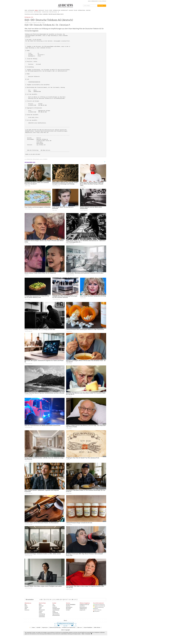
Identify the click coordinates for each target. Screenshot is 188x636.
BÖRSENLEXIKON (95, 1)
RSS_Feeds (68, 608)
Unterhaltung (42, 614)
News (33, 627)
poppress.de (82, 610)
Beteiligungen (28, 17)
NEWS (26, 10)
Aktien (54, 611)
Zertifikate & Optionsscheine (56, 613)
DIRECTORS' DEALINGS (53, 11)
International (42, 615)
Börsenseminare (56, 615)
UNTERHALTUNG (56, 10)
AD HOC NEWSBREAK (70, 604)
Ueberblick (45, 14)
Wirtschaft (41, 606)
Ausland (40, 611)
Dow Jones (27, 610)
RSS (100, 1)
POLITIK (46, 10)
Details (83, 633)
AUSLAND (71, 10)
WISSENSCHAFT (64, 10)
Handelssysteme (56, 608)
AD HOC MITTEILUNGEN (29, 11)
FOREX (54, 606)
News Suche (100, 5)
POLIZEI (75, 10)
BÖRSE (36, 10)
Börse (41, 14)
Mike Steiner (97, 627)
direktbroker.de (83, 608)
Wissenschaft (42, 610)
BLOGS (89, 1)
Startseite (36, 14)
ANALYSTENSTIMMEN (37, 11)
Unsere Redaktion (88, 627)
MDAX (26, 606)
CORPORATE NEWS (45, 11)
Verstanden (87, 633)
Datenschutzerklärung (54, 627)
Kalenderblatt (42, 616)
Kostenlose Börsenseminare (83, 606)
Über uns (79, 627)
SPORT (50, 10)
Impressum (45, 627)
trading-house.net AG (84, 604)
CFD (53, 604)
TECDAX (26, 607)
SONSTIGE (88, 10)
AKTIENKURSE (31, 10)
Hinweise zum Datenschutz (68, 627)
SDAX (26, 608)
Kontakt (68, 610)
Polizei (40, 612)
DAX (25, 604)
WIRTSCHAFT (41, 10)
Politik (40, 607)
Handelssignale (56, 610)
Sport (40, 608)
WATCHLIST (104, 1)
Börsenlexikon (30, 599)
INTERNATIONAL (81, 10)
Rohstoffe (55, 607)
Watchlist (68, 606)
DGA (32, 17)
